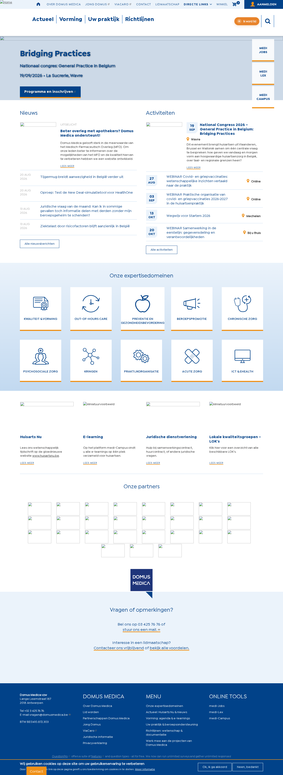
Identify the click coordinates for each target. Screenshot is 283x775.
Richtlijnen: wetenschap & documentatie (164, 732)
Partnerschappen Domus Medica (106, 718)
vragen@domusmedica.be (48, 714)
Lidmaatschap (167, 4)
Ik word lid (249, 21)
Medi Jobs (263, 49)
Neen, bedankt (247, 766)
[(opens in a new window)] (39, 508)
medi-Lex (216, 712)
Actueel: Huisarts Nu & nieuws (166, 712)
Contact (143, 4)
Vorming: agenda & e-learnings (168, 718)
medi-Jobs (216, 705)
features (96, 756)
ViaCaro (122, 4)
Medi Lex (263, 73)
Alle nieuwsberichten (40, 243)
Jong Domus (96, 4)
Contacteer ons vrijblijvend (119, 647)
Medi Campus (263, 96)
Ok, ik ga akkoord (215, 766)
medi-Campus (219, 718)
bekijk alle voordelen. (169, 647)
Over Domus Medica (64, 4)
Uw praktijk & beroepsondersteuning (172, 724)
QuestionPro (60, 756)
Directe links (196, 4)
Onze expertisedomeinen (164, 705)
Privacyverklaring (95, 742)
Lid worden (91, 712)
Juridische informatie (98, 736)
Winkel (222, 4)
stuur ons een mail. (140, 629)
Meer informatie (145, 769)
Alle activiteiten (162, 249)
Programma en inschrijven (48, 91)
